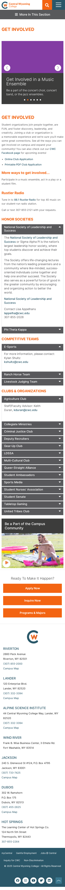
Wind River (12, 738)
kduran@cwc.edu (25, 410)
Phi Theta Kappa (15, 329)
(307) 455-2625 (11, 807)
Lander (9, 678)
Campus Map (11, 668)
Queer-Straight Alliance (20, 467)
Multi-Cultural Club (17, 460)
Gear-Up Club (13, 446)
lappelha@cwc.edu (17, 313)
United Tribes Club (16, 511)
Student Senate (15, 496)
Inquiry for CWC (12, 860)
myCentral (7, 853)
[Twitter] (41, 880)
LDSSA (9, 453)
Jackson (9, 758)
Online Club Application (19, 159)
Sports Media (13, 482)
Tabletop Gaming (15, 504)
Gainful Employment (26, 853)
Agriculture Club (15, 398)
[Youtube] (33, 880)
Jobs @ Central (48, 853)
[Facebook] (18, 880)
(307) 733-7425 (11, 772)
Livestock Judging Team (20, 381)
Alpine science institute (24, 708)
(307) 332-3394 (13, 693)
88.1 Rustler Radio (25, 199)
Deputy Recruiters (16, 438)
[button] (47, 5)
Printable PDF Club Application (23, 164)
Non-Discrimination (34, 860)
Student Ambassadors (19, 475)
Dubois (7, 787)
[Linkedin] (49, 880)
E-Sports (10, 346)
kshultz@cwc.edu (16, 362)
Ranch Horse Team (17, 374)
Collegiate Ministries (18, 424)
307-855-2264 (10, 841)
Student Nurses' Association (23, 489)
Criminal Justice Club (18, 431)
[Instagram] (25, 880)
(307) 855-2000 (12, 663)
